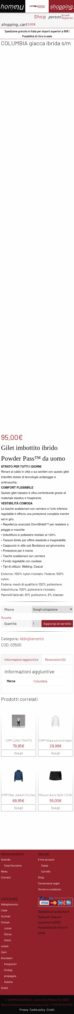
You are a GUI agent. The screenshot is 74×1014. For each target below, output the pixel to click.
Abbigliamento (32, 638)
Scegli (18, 753)
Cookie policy (37, 1009)
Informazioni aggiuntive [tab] (21, 659)
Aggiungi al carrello (57, 623)
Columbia (40, 681)
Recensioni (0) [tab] (55, 659)
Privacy (24, 1009)
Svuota (6, 617)
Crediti (50, 1009)
